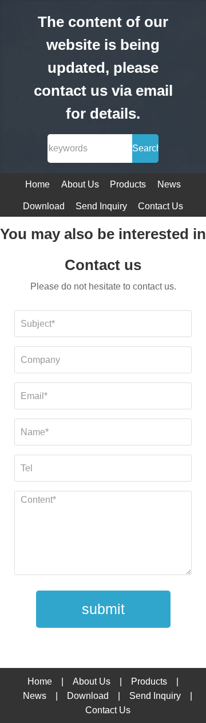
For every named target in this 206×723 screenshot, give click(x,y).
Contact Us (160, 206)
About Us (80, 184)
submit (103, 609)
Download (44, 206)
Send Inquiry (101, 206)
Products (128, 184)
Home (37, 184)
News (169, 184)
